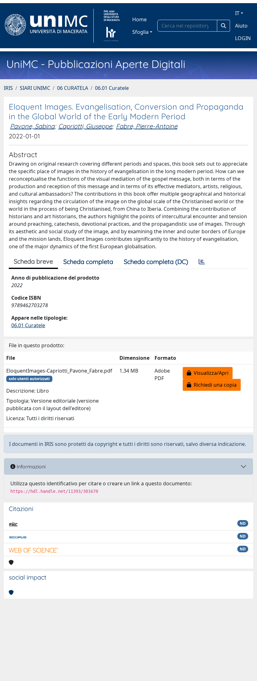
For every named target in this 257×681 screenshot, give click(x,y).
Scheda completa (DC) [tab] (156, 262)
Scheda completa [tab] (88, 262)
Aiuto (241, 25)
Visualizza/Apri (209, 372)
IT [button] (237, 13)
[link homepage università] (112, 26)
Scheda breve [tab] (33, 261)
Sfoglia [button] (140, 31)
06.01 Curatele (112, 88)
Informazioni (30, 466)
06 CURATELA (72, 88)
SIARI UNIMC (35, 88)
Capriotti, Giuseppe (85, 126)
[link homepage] (49, 26)
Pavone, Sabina (32, 126)
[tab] (201, 261)
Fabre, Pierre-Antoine (146, 126)
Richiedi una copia (214, 384)
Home (139, 19)
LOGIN (243, 38)
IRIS (8, 88)
